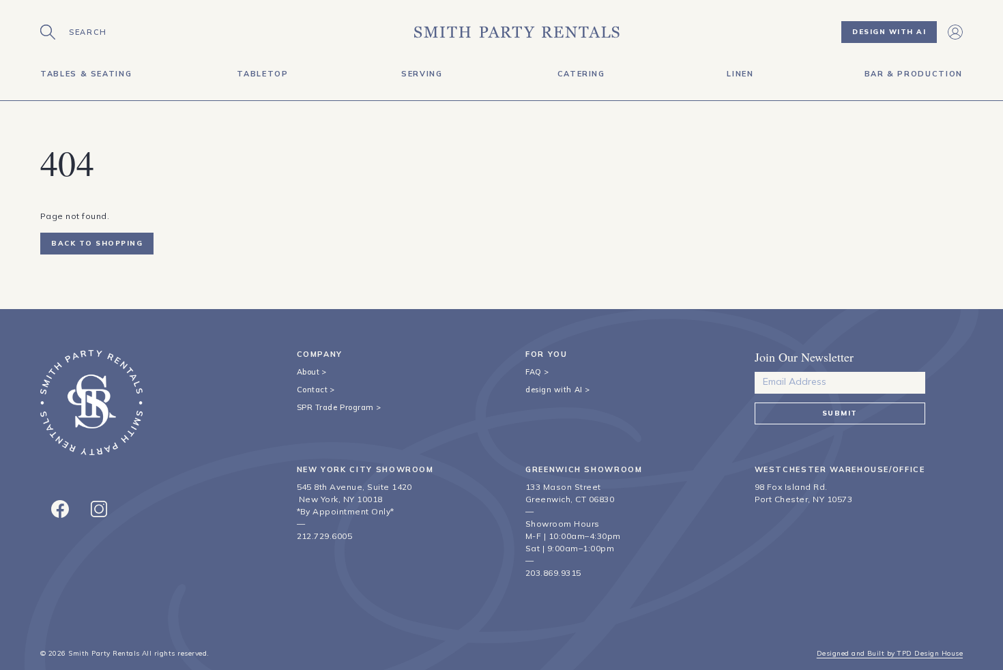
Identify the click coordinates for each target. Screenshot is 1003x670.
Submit (840, 413)
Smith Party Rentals (103, 653)
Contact (312, 389)
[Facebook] (60, 509)
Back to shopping (97, 243)
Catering (581, 73)
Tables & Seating (86, 73)
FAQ (533, 372)
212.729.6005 (325, 536)
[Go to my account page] (955, 32)
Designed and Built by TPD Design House (890, 653)
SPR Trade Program (335, 407)
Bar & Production (913, 73)
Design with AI (889, 31)
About (308, 372)
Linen (740, 73)
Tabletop (262, 73)
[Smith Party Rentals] (517, 32)
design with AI (554, 389)
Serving (422, 73)
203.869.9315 (553, 573)
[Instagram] (99, 509)
